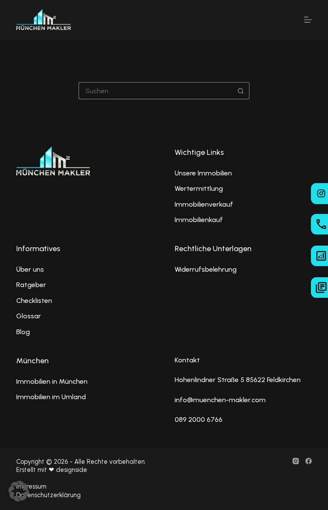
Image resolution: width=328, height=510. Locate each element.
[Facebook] (308, 461)
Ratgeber (31, 285)
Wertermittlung (199, 188)
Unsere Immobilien (203, 173)
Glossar (28, 316)
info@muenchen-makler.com (220, 400)
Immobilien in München (52, 381)
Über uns (30, 269)
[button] (19, 491)
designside (71, 470)
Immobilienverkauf (204, 204)
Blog (23, 332)
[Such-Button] (240, 90)
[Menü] (308, 20)
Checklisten (34, 301)
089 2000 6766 (199, 419)
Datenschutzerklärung (48, 495)
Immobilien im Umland (51, 397)
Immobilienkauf (199, 220)
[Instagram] (296, 461)
